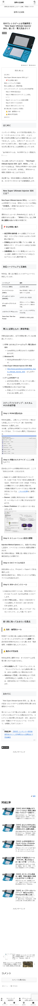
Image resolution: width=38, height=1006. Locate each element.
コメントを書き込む (19, 980)
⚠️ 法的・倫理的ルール (13, 111)
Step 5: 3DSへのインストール (15, 105)
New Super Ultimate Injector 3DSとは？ (16, 77)
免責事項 (10, 1000)
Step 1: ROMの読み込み (13, 91)
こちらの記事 (23, 491)
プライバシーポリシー (29, 998)
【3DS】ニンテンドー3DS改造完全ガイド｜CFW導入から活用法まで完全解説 (18, 734)
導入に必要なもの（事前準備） (13, 86)
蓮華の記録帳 (19, 2)
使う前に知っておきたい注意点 (13, 108)
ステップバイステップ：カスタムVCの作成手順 (18, 89)
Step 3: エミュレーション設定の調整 (17, 100)
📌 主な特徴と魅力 (12, 80)
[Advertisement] (19, 772)
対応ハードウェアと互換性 (12, 83)
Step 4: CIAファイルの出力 (14, 103)
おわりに (7, 117)
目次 (16, 70)
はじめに (7, 74)
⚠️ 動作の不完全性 (12, 114)
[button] (34, 540)
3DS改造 (6, 747)
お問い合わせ (29, 1000)
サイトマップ (11, 998)
